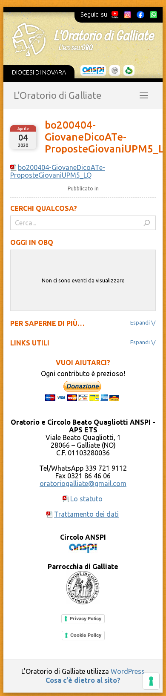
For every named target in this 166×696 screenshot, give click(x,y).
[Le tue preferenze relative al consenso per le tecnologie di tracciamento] (151, 681)
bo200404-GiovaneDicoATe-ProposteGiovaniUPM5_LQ (57, 171)
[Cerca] (146, 223)
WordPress (128, 671)
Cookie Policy (85, 635)
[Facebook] (140, 14)
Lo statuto (86, 499)
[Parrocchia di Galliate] (114, 70)
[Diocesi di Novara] (129, 70)
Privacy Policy (85, 618)
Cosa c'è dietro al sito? (83, 680)
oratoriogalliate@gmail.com (83, 483)
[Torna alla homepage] (83, 39)
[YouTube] (115, 14)
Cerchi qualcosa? (43, 208)
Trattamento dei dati (86, 514)
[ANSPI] (93, 70)
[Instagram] (127, 14)
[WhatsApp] (153, 14)
